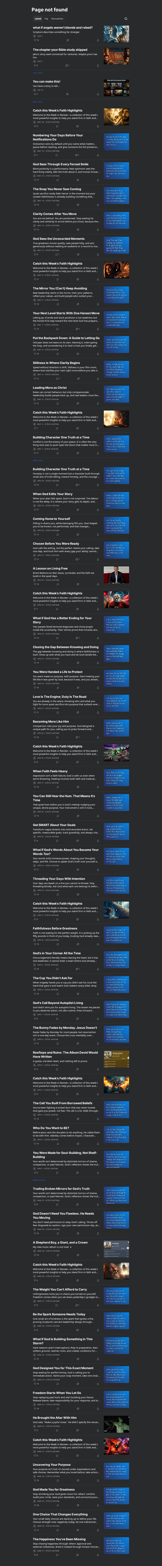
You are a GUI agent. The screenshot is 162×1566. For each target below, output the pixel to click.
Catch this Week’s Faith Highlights (57, 110)
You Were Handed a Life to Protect (57, 672)
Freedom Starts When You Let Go (57, 1393)
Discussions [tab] (57, 18)
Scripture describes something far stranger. (56, 32)
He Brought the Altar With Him (55, 1418)
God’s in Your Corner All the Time (57, 953)
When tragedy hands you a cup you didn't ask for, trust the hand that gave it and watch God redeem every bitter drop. (65, 984)
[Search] (126, 18)
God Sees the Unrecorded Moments (59, 239)
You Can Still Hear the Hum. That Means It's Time (64, 798)
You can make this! (46, 81)
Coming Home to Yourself (51, 519)
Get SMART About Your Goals (54, 825)
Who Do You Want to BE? (51, 1128)
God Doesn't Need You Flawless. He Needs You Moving (63, 1215)
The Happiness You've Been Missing (59, 1539)
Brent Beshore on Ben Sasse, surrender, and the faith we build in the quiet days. (63, 574)
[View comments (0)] (57, 126)
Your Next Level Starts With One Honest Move (66, 313)
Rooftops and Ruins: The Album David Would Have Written (65, 1054)
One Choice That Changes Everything (60, 1514)
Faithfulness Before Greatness (55, 928)
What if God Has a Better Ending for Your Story (62, 620)
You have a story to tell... (46, 85)
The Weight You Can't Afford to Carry (60, 1289)
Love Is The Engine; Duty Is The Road (59, 697)
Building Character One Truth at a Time (61, 437)
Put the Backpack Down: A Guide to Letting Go (66, 338)
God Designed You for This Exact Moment (63, 1368)
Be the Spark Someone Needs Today (59, 1314)
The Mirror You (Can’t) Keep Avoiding (60, 288)
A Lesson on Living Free (50, 568)
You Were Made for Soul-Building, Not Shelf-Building (65, 1155)
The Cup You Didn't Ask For (52, 978)
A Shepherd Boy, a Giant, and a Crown (60, 1242)
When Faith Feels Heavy (50, 771)
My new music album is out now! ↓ (52, 1246)
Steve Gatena (52, 122)
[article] (81, 34)
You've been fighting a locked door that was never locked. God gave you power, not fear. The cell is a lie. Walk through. (66, 1109)
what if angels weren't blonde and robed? (63, 27)
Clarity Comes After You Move (55, 214)
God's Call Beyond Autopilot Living (58, 1003)
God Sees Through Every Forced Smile (60, 164)
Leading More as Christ (50, 388)
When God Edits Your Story (52, 494)
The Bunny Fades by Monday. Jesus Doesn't (65, 1028)
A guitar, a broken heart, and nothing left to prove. (60, 1061)
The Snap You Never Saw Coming (57, 189)
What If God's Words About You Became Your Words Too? (66, 852)
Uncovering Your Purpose (52, 1465)
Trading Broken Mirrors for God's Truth (61, 1189)
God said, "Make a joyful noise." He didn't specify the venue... (66, 1422)
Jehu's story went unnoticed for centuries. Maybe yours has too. (65, 56)
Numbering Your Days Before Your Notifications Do (58, 137)
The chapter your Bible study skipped (60, 50)
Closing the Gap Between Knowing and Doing (66, 647)
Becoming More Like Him (51, 721)
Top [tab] (46, 18)
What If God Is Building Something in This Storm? (63, 1341)
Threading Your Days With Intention (59, 879)
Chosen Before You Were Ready (56, 543)
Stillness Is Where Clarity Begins (56, 363)
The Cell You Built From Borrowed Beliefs (62, 1103)
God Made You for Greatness (54, 1489)
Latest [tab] (38, 18)
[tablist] (49, 18)
